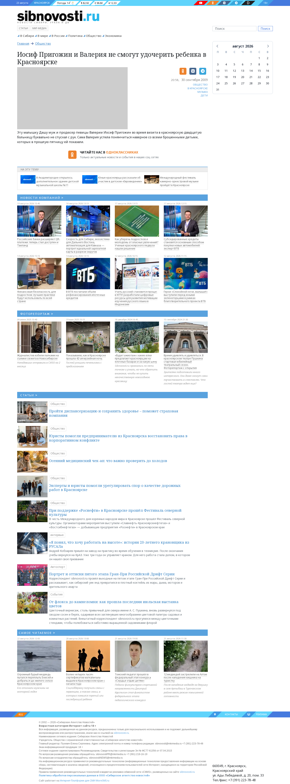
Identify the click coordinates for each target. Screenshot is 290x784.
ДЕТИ (204, 95)
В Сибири (27, 36)
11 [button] (226, 71)
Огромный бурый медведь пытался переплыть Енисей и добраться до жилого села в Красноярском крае (35, 678)
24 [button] (217, 83)
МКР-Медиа (39, 28)
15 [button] (259, 71)
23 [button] (267, 77)
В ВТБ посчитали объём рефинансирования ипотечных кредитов (85, 295)
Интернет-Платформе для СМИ (77, 780)
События (57, 594)
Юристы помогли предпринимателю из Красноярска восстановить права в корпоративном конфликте (118, 438)
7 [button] (251, 64)
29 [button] (259, 83)
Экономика (113, 36)
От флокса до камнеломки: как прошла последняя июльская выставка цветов (114, 603)
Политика (75, 36)
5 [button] (234, 64)
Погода (61, 3)
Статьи (23, 28)
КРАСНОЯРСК (42, 3)
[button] (218, 46)
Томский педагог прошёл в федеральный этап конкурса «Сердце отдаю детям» (133, 677)
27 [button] (242, 83)
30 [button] (267, 83)
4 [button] (226, 64)
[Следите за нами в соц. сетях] (201, 3)
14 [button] (251, 71)
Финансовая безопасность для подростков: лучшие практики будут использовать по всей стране (36, 296)
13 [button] (242, 71)
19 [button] (234, 77)
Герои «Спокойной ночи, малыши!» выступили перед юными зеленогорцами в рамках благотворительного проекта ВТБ (186, 296)
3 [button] (218, 64)
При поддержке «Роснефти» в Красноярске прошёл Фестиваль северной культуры (115, 512)
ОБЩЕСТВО (200, 84)
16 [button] (267, 71)
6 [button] (242, 64)
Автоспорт (58, 567)
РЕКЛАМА (261, 714)
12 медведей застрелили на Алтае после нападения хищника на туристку (185, 677)
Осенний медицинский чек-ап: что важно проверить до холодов (108, 460)
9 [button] (267, 64)
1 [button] (259, 58)
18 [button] (226, 77)
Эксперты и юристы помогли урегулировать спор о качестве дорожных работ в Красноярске (115, 487)
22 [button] (259, 77)
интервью (57, 535)
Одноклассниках (122, 152)
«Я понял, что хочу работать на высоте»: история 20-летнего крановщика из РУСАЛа (119, 544)
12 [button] (234, 71)
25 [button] (226, 83)
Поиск (265, 28)
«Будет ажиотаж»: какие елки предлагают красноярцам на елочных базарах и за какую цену (136, 358)
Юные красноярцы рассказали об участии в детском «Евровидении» (120, 179)
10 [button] (217, 71)
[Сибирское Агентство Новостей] (58, 15)
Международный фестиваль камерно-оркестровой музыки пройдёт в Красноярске (179, 181)
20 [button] (242, 77)
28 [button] (251, 83)
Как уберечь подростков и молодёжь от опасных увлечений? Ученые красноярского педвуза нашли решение (136, 243)
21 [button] (251, 77)
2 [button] (267, 58)
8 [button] (259, 64)
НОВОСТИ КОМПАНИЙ (42, 198)
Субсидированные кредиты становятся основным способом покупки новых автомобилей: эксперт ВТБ (184, 243)
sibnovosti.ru (121, 733)
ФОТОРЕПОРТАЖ (36, 314)
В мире (42, 36)
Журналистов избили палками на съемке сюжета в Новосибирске (38, 356)
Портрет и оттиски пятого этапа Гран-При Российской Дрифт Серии (112, 574)
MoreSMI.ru (102, 780)
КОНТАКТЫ (231, 714)
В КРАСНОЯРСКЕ (198, 88)
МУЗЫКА (202, 92)
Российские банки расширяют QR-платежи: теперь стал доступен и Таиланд (38, 242)
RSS (21, 714)
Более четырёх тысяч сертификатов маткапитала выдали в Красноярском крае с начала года (85, 678)
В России (58, 36)
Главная (23, 43)
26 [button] (234, 83)
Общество (93, 36)
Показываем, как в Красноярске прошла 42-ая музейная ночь (86, 356)
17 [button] (217, 77)
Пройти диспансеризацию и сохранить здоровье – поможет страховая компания (113, 413)
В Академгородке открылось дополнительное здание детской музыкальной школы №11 (57, 181)
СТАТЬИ (28, 395)
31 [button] (217, 89)
